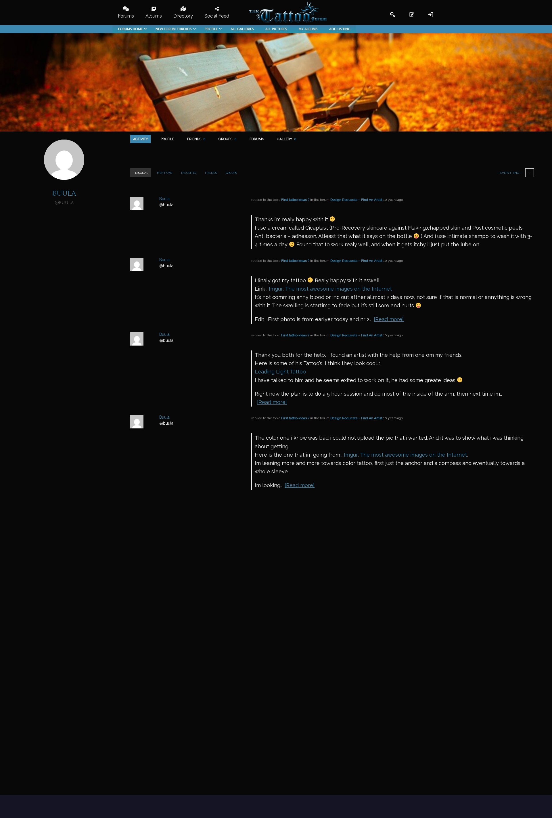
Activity (140, 139)
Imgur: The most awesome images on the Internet (330, 289)
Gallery (286, 139)
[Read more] (389, 319)
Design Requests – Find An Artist (356, 200)
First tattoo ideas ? (295, 200)
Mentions (164, 172)
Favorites (188, 172)
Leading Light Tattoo (280, 372)
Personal (140, 172)
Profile (167, 139)
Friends (196, 139)
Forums (257, 139)
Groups (227, 139)
